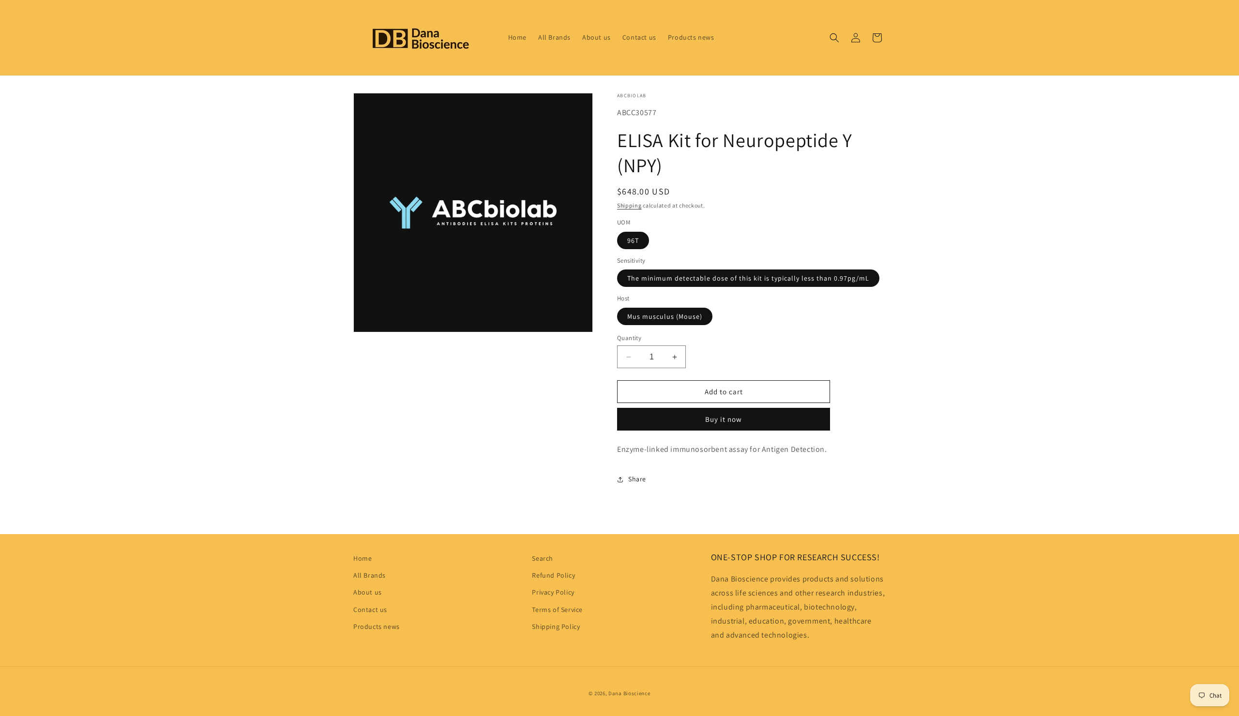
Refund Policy (553, 575)
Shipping (629, 205)
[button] (834, 37)
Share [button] (637, 479)
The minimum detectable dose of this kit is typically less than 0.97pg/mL (748, 278)
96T (633, 240)
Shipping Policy (556, 626)
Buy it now (723, 419)
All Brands (369, 575)
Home (362, 558)
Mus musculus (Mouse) (664, 316)
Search (542, 558)
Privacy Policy (553, 592)
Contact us (370, 609)
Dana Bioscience (629, 693)
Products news (376, 626)
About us (367, 592)
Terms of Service (557, 609)
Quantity (629, 338)
